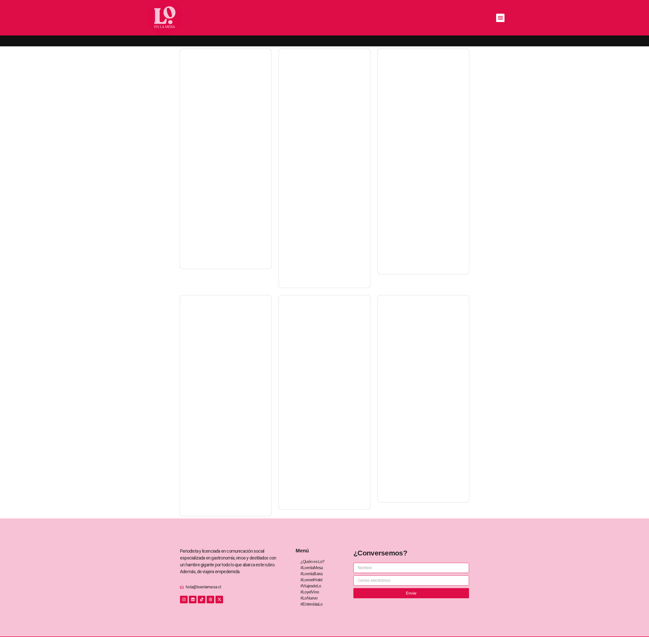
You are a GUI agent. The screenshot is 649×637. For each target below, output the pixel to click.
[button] (500, 18)
